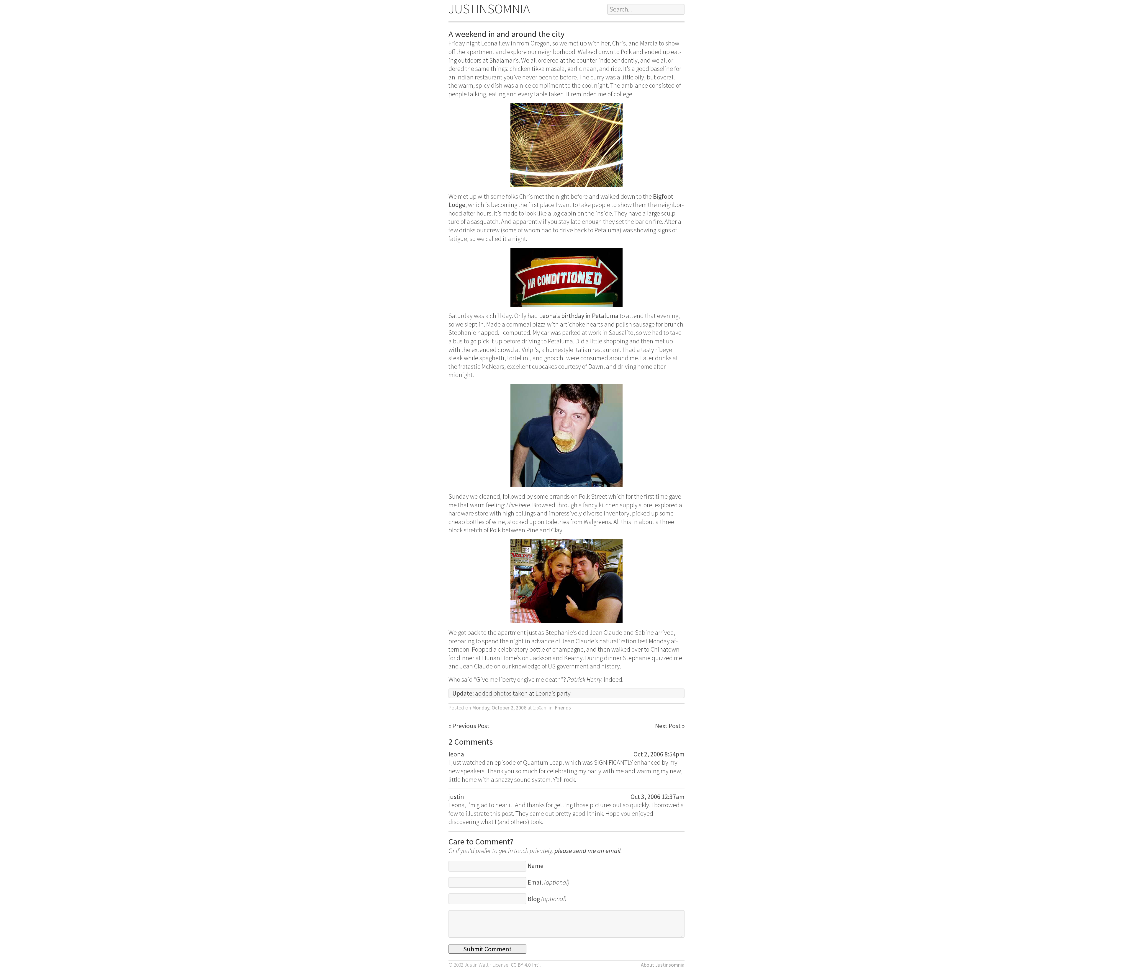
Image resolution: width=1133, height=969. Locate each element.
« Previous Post (468, 726)
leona (456, 754)
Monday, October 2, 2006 (499, 707)
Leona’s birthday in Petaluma (578, 315)
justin (456, 796)
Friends (563, 707)
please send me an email (587, 850)
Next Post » (670, 726)
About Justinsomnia (663, 965)
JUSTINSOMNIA (489, 9)
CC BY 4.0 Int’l (526, 965)
